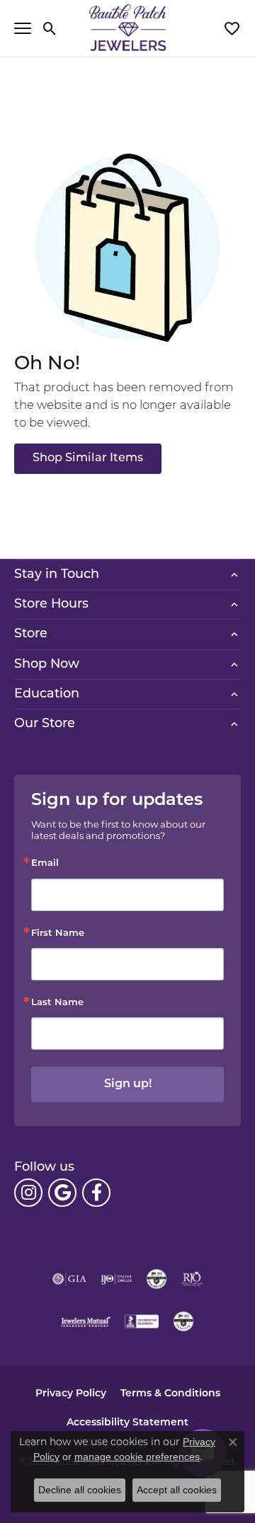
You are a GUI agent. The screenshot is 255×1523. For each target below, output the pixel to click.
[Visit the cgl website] (183, 1321)
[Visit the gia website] (69, 1279)
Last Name (57, 1002)
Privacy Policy (70, 1394)
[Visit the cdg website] (156, 1279)
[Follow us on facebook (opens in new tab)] (96, 1193)
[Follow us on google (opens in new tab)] (62, 1193)
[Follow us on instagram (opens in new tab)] (28, 1193)
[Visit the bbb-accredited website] (142, 1321)
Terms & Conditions (170, 1394)
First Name (57, 933)
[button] (50, 28)
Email (45, 863)
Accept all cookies (177, 1489)
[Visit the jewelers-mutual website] (85, 1321)
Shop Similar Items (88, 458)
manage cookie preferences (137, 1456)
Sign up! (128, 1084)
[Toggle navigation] (22, 28)
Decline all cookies (79, 1489)
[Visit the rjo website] (192, 1279)
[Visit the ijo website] (116, 1279)
